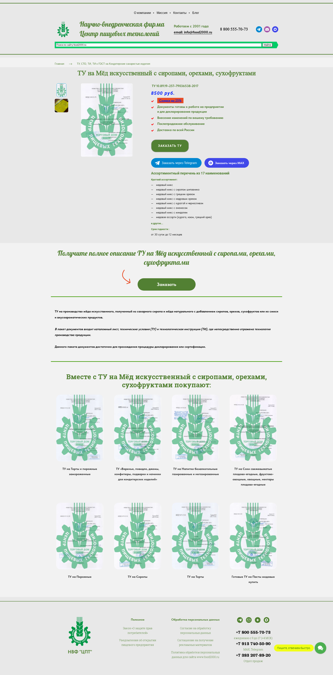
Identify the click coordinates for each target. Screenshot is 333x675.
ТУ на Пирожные (80, 577)
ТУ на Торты (195, 577)
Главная (59, 63)
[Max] (266, 620)
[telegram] (259, 29)
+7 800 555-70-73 (253, 632)
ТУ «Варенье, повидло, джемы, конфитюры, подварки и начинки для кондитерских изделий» (137, 474)
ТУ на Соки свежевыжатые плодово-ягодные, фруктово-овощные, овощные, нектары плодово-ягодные (253, 476)
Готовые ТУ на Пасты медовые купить (253, 579)
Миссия (162, 12)
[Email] (249, 620)
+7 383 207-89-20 (253, 655)
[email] (267, 29)
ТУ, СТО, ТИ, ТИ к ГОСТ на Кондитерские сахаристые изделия (113, 63)
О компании (142, 12)
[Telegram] (240, 620)
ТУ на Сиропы (137, 577)
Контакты (180, 12)
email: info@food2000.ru (193, 32)
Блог (195, 12)
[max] (275, 29)
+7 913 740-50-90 (253, 643)
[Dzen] (258, 620)
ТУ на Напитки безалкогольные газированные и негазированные (195, 471)
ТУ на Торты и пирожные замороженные (79, 471)
